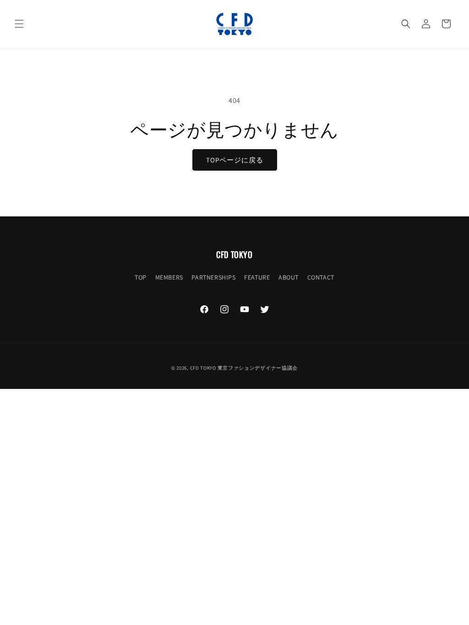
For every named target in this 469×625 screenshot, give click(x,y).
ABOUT (288, 277)
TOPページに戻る (234, 160)
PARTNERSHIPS (213, 277)
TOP (141, 277)
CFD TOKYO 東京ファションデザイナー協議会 (244, 368)
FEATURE (257, 277)
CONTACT (320, 277)
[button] (19, 24)
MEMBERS (169, 277)
